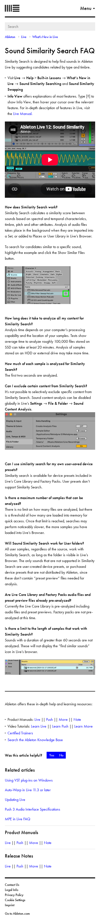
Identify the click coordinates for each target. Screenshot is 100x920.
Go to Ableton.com (17, 913)
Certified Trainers (20, 733)
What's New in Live (45, 37)
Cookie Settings (15, 900)
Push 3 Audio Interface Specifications (32, 809)
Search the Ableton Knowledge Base (35, 739)
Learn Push (60, 726)
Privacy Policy (14, 895)
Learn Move (83, 726)
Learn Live (38, 726)
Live (23, 37)
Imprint (9, 905)
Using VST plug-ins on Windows (29, 780)
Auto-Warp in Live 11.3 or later (28, 789)
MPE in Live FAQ (17, 818)
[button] (52, 755)
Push (49, 719)
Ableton (12, 8)
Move (63, 719)
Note (77, 719)
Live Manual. (23, 113)
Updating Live (15, 799)
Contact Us (12, 884)
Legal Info (11, 890)
